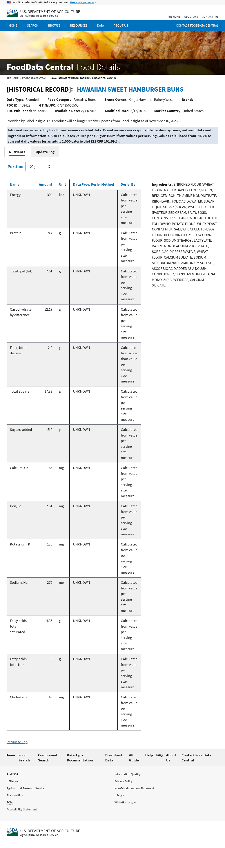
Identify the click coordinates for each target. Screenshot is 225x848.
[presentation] (17, 151)
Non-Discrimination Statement (134, 788)
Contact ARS (210, 16)
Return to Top (17, 741)
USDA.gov (13, 781)
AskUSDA (12, 774)
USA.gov (119, 795)
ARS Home (174, 16)
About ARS (191, 16)
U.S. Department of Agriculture (50, 11)
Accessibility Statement (22, 809)
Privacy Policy (123, 781)
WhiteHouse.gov (125, 802)
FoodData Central (34, 78)
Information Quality (127, 774)
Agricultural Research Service (39, 16)
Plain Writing (15, 795)
